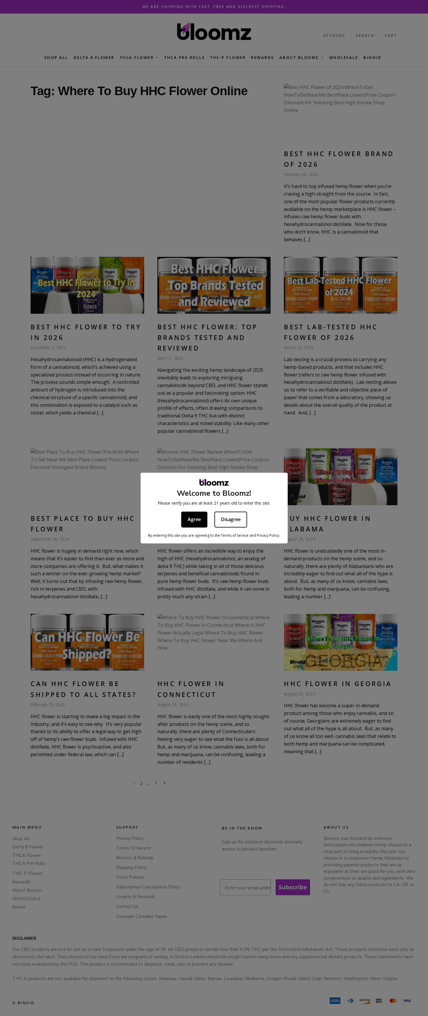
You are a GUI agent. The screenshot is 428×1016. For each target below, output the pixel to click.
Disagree (231, 519)
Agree (194, 519)
